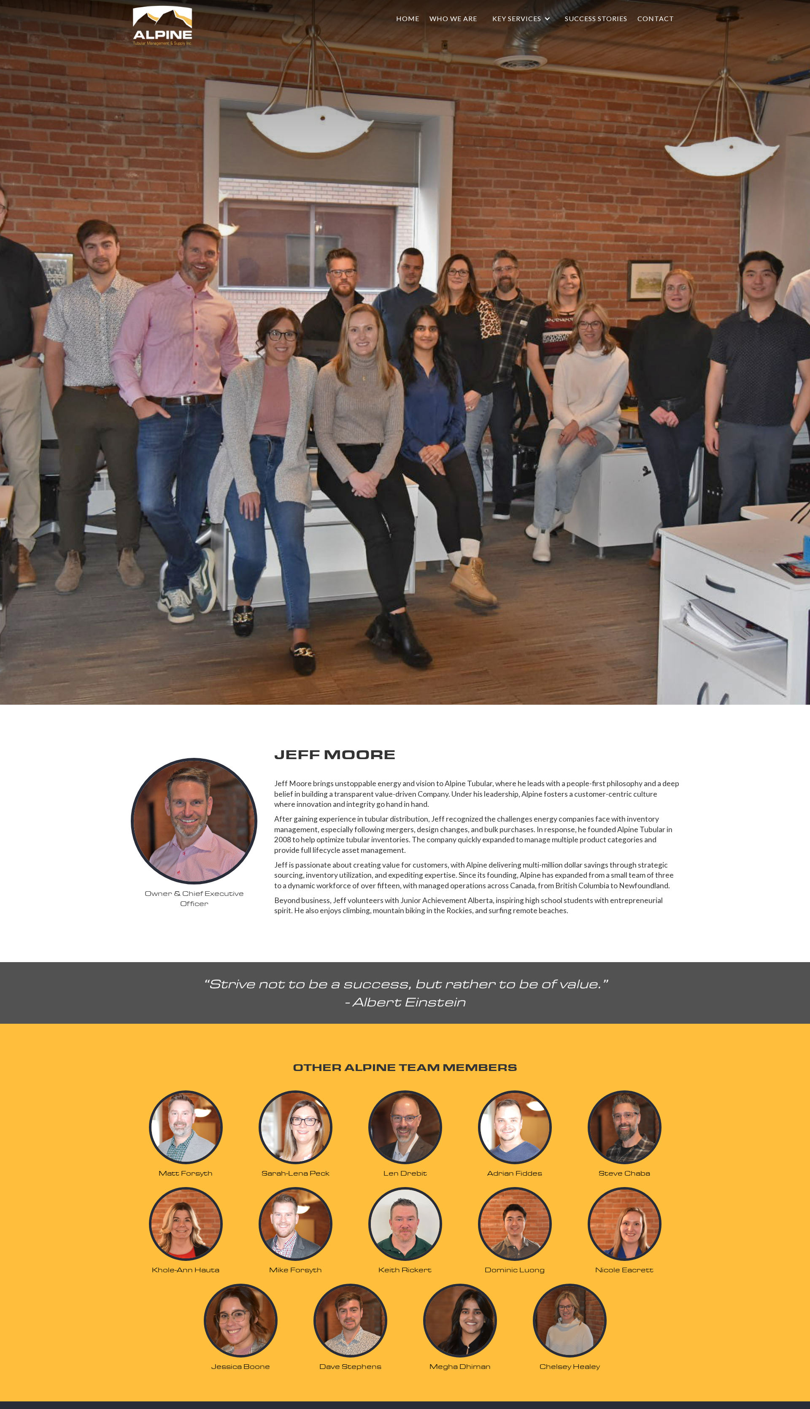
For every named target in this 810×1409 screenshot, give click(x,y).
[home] (162, 25)
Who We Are (453, 18)
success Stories (596, 18)
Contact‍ (655, 18)
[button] (521, 18)
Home (407, 18)
